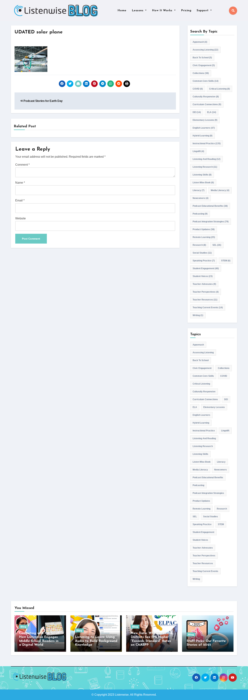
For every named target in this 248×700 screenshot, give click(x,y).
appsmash (200, 42)
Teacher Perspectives (206, 292)
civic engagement (204, 65)
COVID (198, 89)
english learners (204, 128)
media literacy (220, 190)
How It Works (162, 10)
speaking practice (204, 260)
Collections (201, 73)
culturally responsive (206, 96)
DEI (197, 112)
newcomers (200, 198)
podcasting (200, 214)
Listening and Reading (206, 159)
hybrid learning (202, 135)
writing (198, 315)
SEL (216, 245)
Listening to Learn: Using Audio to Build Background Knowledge (96, 641)
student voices (203, 276)
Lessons (138, 10)
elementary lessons (205, 120)
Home (121, 10)
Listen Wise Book (203, 182)
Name (20, 182)
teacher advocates (204, 284)
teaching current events (208, 307)
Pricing (186, 10)
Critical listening (219, 89)
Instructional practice (207, 143)
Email (20, 200)
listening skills (202, 174)
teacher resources (205, 299)
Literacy (198, 190)
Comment (22, 164)
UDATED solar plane (39, 32)
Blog (23, 626)
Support (203, 10)
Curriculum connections (207, 104)
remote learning (204, 237)
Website (20, 218)
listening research (205, 167)
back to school (202, 57)
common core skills (205, 81)
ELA (211, 112)
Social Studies (202, 253)
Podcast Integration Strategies (211, 221)
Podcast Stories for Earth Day (43, 100)
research (199, 245)
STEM (225, 260)
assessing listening (205, 49)
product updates (204, 229)
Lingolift (198, 151)
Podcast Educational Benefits (210, 206)
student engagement (206, 268)
